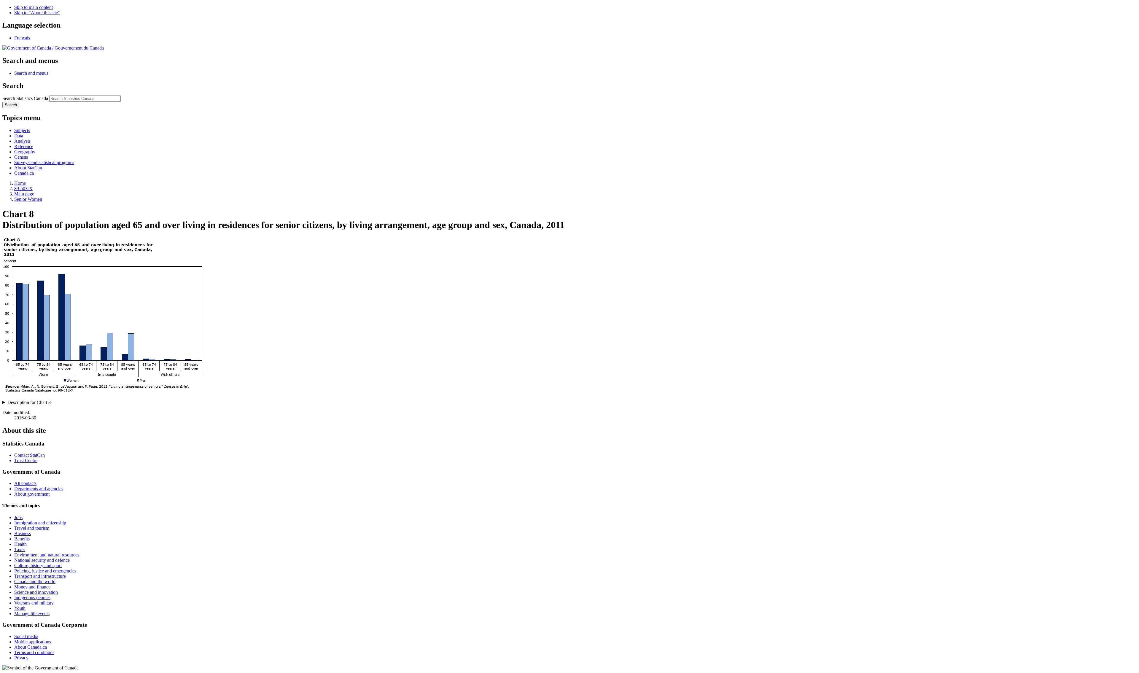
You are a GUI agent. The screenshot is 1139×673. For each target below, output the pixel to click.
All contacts (25, 483)
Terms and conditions (34, 652)
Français (22, 37)
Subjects (22, 130)
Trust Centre (25, 460)
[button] (31, 73)
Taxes (19, 549)
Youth (20, 608)
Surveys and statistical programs (44, 162)
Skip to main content (33, 7)
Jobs (18, 517)
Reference (23, 146)
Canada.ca (24, 173)
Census (21, 157)
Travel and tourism (31, 528)
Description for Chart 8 (29, 402)
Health (20, 544)
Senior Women (28, 199)
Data (18, 135)
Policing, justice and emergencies (45, 570)
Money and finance (32, 586)
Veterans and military (34, 602)
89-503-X (23, 188)
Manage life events (32, 613)
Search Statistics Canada (25, 98)
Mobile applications (32, 641)
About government (32, 494)
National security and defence (42, 560)
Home (20, 183)
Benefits (22, 538)
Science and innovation (36, 592)
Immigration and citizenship (40, 522)
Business (22, 533)
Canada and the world (34, 581)
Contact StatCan (29, 455)
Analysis (22, 141)
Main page (24, 193)
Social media (26, 636)
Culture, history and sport (38, 565)
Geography (24, 151)
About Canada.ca (30, 647)
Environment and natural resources (46, 554)
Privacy (21, 657)
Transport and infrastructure (40, 576)
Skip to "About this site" (37, 12)
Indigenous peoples (32, 597)
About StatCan (28, 167)
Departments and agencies (38, 488)
